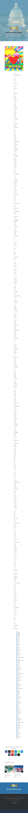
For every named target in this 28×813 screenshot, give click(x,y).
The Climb (17, 774)
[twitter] (12, 803)
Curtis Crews (11, 798)
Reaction (7, 774)
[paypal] (15, 803)
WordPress (16, 800)
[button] (6, 772)
